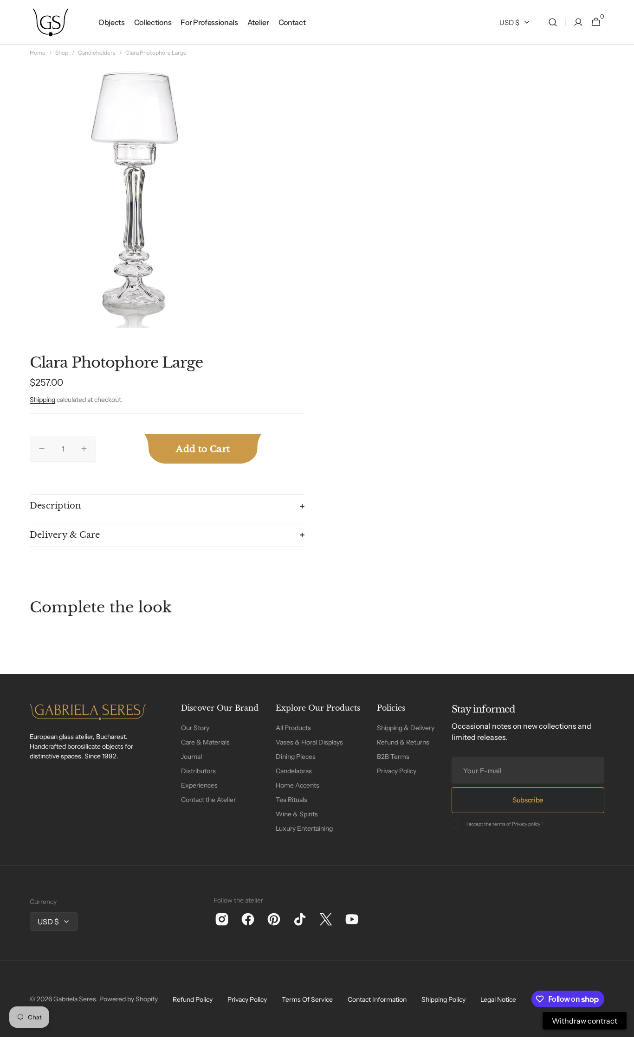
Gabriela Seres (74, 999)
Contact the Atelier (208, 799)
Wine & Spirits (297, 814)
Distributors (198, 771)
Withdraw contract (584, 1020)
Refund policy (193, 999)
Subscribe (527, 799)
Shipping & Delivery (405, 728)
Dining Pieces (296, 756)
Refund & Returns (403, 742)
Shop (61, 52)
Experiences (199, 785)
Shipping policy (443, 999)
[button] (553, 22)
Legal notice (498, 999)
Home (37, 52)
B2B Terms (393, 756)
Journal (191, 756)
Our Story (195, 728)
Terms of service (307, 999)
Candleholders (97, 52)
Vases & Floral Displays (309, 742)
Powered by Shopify (128, 999)
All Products (293, 728)
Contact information (377, 999)
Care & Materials (205, 742)
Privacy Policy (396, 771)
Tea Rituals (291, 799)
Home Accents (297, 785)
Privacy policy (526, 824)
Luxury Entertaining (304, 828)
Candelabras (294, 771)
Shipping (42, 399)
